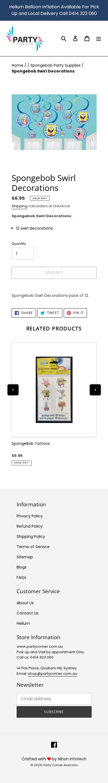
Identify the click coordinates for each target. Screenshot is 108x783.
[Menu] (98, 38)
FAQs (21, 577)
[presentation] (13, 389)
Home (18, 65)
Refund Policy (30, 526)
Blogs (22, 567)
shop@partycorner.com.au (52, 673)
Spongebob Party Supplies (56, 65)
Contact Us (27, 613)
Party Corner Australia (60, 765)
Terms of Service (33, 546)
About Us (25, 603)
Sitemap (25, 557)
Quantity (19, 243)
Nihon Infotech (72, 759)
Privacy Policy (30, 516)
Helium (23, 623)
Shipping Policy (31, 536)
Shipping (19, 206)
